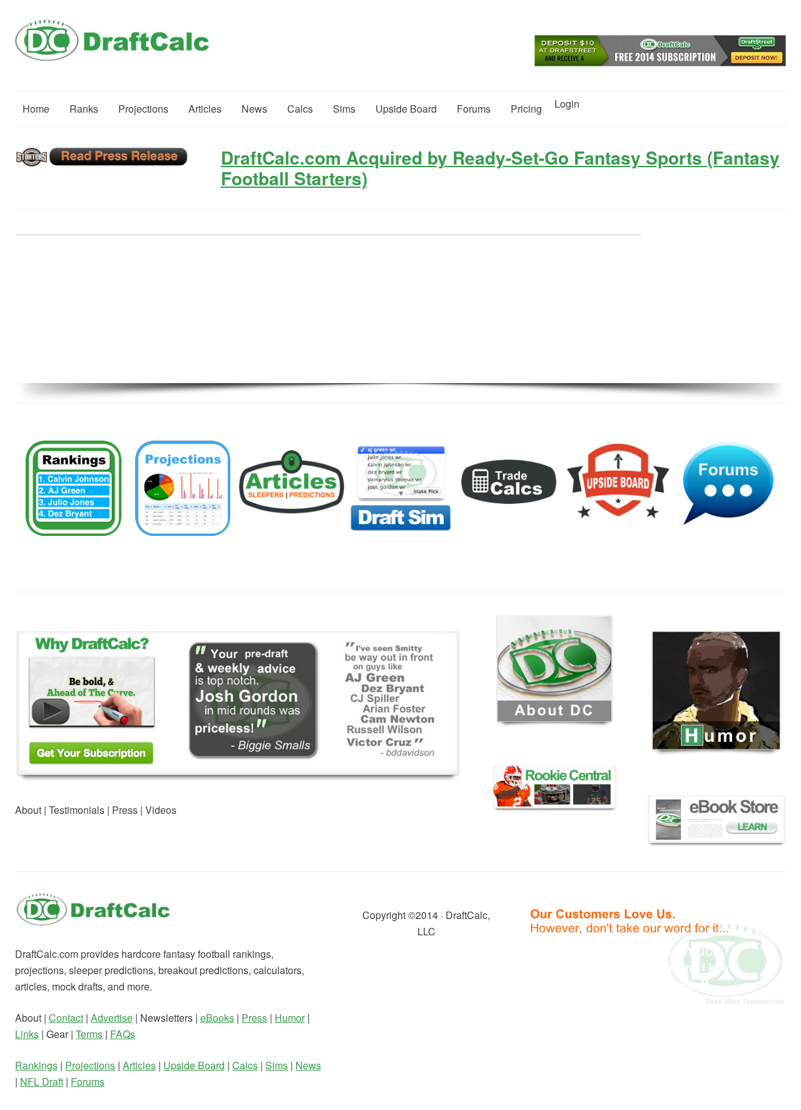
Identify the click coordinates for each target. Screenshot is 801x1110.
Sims (344, 108)
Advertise (112, 1017)
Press (254, 1017)
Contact (66, 1017)
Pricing (526, 108)
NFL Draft (41, 1081)
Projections (143, 108)
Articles (205, 108)
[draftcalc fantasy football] (93, 922)
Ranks (83, 108)
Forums (474, 108)
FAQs (122, 1034)
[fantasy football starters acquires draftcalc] (102, 163)
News (254, 108)
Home (36, 108)
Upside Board (406, 108)
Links (27, 1034)
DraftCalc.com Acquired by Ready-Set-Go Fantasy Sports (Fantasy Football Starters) (500, 168)
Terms (89, 1034)
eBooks (217, 1017)
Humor (290, 1017)
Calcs (300, 108)
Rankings (36, 1065)
